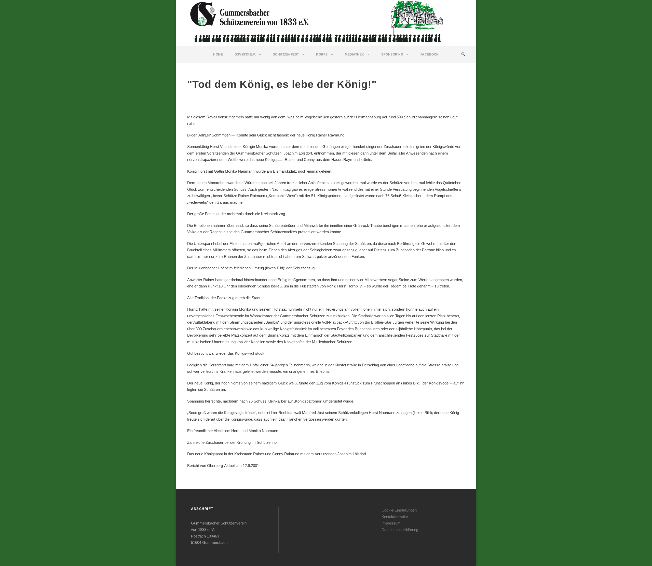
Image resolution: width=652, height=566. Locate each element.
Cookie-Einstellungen (399, 510)
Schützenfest (286, 54)
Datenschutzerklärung (400, 530)
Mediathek (354, 54)
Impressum (391, 523)
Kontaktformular (395, 517)
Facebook (429, 54)
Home (218, 54)
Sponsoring (392, 54)
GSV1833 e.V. (245, 54)
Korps (322, 54)
